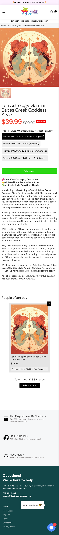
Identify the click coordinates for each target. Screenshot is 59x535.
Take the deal (29, 385)
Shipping (6, 515)
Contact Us (7, 523)
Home (3, 25)
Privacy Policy (9, 527)
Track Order (8, 511)
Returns (6, 519)
